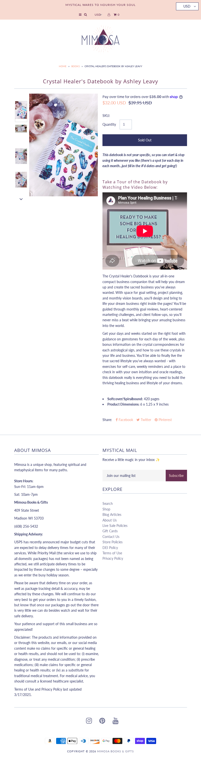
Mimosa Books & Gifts (115, 751)
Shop (106, 509)
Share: (107, 420)
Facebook (125, 420)
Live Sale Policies (114, 525)
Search (107, 503)
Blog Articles (111, 514)
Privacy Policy (112, 558)
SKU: (106, 115)
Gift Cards (110, 531)
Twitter (145, 420)
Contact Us (110, 536)
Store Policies (112, 542)
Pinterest (165, 420)
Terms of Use (112, 553)
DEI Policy (110, 548)
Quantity (109, 124)
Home (62, 66)
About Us (109, 520)
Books (75, 66)
